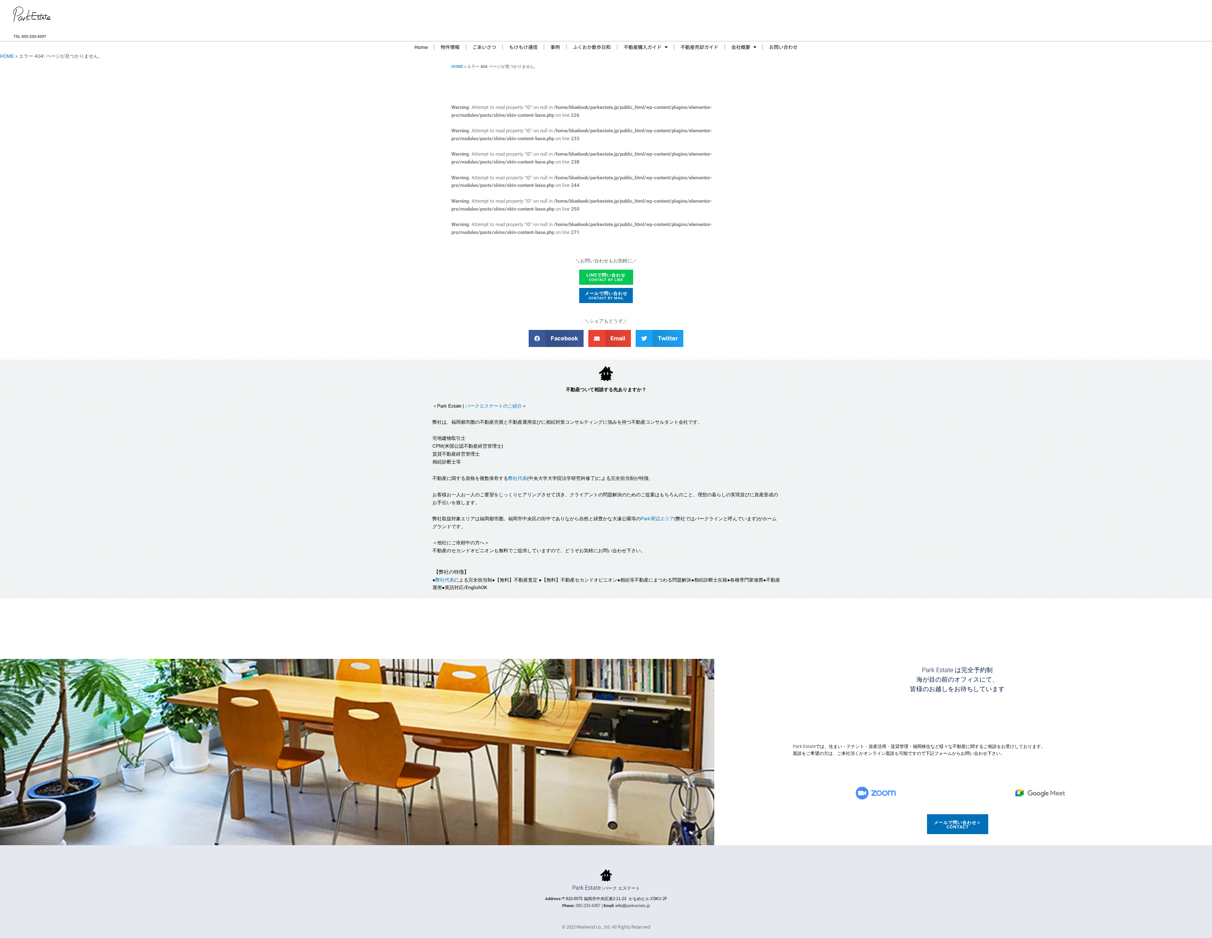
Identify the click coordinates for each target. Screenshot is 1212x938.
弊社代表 (517, 478)
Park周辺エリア (657, 518)
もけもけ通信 (523, 47)
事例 (555, 47)
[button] (556, 338)
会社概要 (740, 47)
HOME (7, 56)
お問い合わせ (783, 47)
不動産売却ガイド (699, 47)
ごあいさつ (484, 47)
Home (421, 47)
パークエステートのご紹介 (493, 406)
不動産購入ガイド (643, 47)
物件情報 (450, 47)
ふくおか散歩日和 (592, 47)
